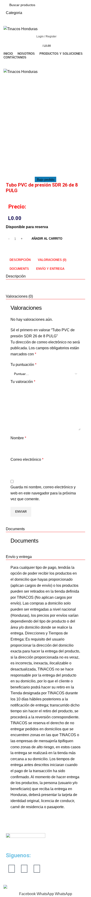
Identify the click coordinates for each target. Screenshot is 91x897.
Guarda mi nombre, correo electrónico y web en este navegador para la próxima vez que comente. (43, 493)
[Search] (46, 63)
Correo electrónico (26, 459)
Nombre (18, 438)
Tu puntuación (23, 365)
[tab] (20, 259)
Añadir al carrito (47, 238)
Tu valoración (22, 382)
